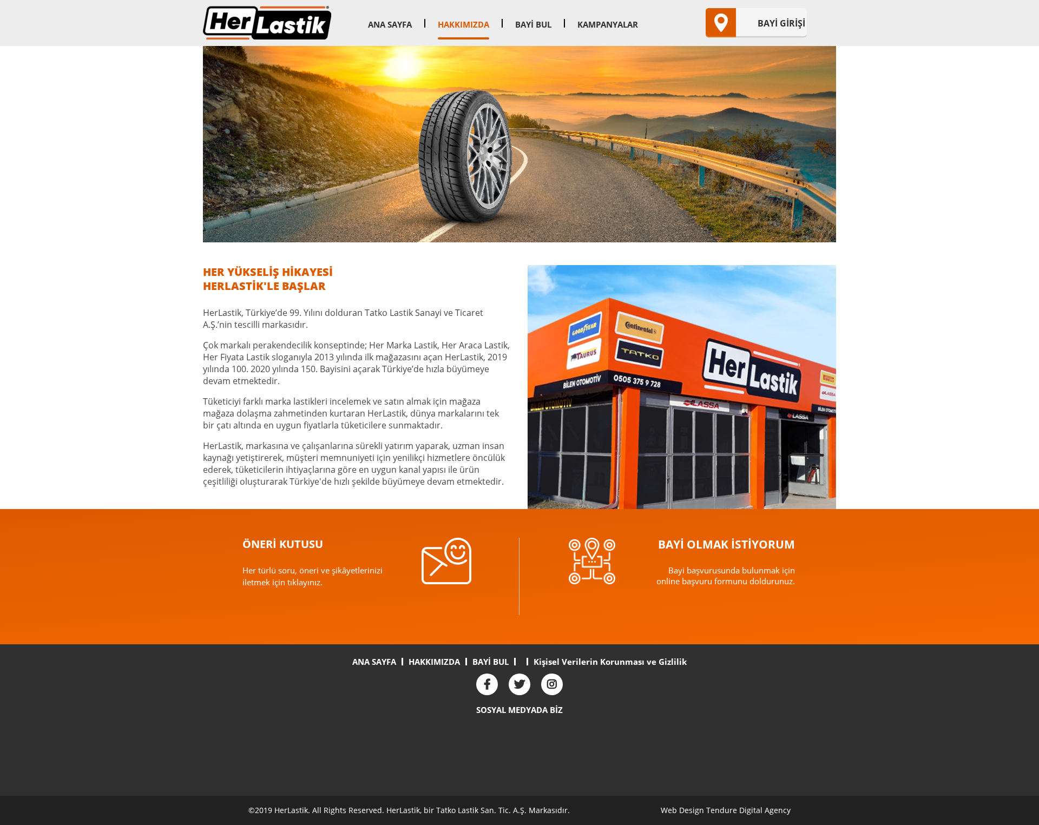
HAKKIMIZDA (434, 661)
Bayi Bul (533, 24)
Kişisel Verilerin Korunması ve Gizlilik (610, 661)
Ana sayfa (390, 24)
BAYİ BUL (490, 661)
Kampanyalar (607, 24)
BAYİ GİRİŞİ (781, 23)
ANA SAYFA (374, 661)
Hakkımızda (463, 24)
